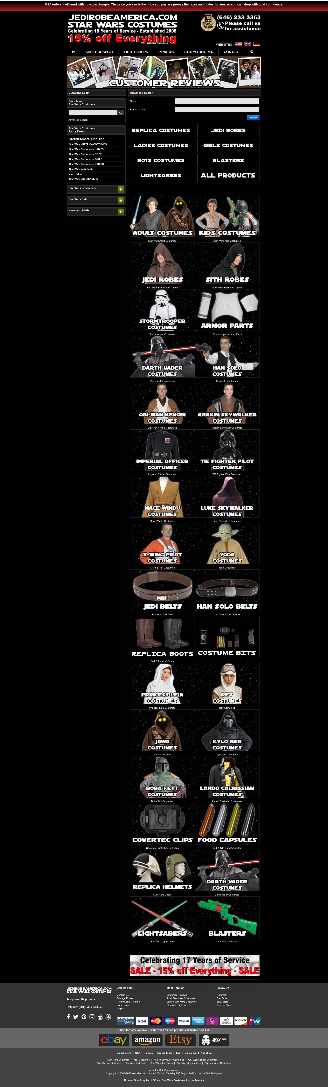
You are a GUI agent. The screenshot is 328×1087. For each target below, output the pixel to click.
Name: (133, 101)
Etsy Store (222, 998)
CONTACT (232, 52)
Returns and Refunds (128, 1001)
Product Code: (138, 109)
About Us (206, 1053)
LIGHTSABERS (136, 52)
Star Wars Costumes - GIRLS (85, 159)
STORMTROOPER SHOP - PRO (86, 139)
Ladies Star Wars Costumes (182, 1001)
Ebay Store (222, 1001)
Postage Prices (125, 998)
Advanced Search (78, 119)
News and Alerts (79, 210)
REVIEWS (166, 52)
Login (120, 1008)
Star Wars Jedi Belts (135, 1063)
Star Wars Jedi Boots (81, 169)
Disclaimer (191, 1053)
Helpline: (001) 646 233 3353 (84, 1007)
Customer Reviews (177, 994)
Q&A (137, 1053)
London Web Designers (209, 1073)
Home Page (123, 1005)
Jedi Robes (75, 174)
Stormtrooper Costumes (218, 1063)
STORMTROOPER (198, 52)
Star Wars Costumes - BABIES (86, 164)
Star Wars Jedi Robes (108, 1063)
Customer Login (79, 92)
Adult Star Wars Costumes (181, 998)
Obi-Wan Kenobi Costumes (202, 1059)
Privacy (149, 1053)
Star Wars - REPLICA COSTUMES (88, 144)
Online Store (124, 1053)
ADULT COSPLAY (99, 52)
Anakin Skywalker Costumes (169, 1059)
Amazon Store (224, 1005)
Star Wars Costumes (118, 1059)
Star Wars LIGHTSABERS (83, 178)
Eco (178, 1053)
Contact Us (123, 994)
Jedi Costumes (142, 1059)
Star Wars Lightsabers (178, 1005)
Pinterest (221, 994)
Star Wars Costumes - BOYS (85, 154)
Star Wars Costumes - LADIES (86, 149)
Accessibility (164, 1053)
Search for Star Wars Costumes (82, 103)
